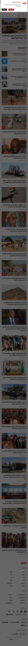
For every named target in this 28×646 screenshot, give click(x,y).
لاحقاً (4, 9)
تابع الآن (11, 9)
